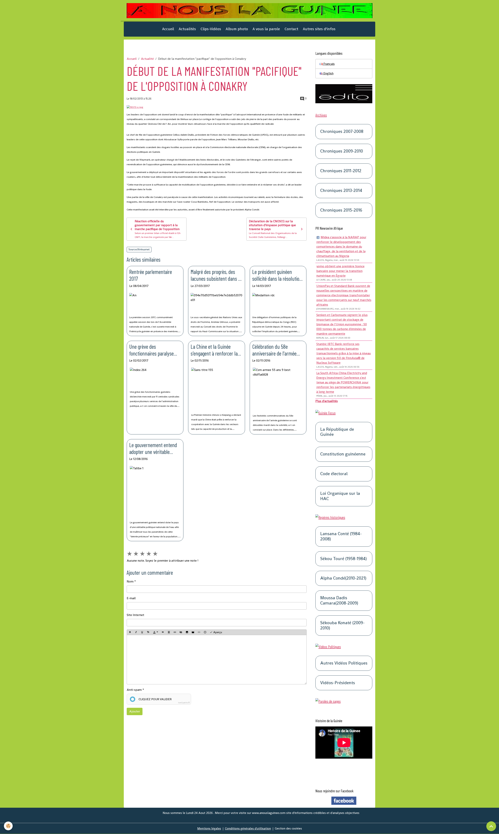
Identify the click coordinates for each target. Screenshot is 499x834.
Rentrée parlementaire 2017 (150, 275)
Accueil (168, 29)
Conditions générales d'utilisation (248, 828)
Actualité (147, 59)
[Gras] (130, 632)
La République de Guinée (337, 432)
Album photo (237, 29)
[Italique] (136, 632)
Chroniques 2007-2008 (341, 131)
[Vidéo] (193, 632)
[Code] (199, 632)
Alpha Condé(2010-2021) (343, 578)
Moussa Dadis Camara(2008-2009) (339, 600)
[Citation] (163, 632)
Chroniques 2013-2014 (341, 190)
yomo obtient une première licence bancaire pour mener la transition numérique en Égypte (340, 271)
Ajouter (134, 711)
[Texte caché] (181, 632)
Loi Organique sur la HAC (340, 496)
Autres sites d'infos (319, 29)
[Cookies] (8, 826)
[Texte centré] (169, 632)
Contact (291, 29)
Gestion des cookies (288, 828)
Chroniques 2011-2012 (340, 171)
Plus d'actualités (326, 401)
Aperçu (217, 632)
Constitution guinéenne (342, 454)
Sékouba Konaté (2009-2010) (342, 625)
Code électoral (334, 474)
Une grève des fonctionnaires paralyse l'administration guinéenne (154, 350)
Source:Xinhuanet (139, 249)
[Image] (187, 632)
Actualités (187, 29)
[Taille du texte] (148, 632)
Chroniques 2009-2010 (341, 151)
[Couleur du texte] (155, 632)
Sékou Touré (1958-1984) (343, 558)
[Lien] (175, 632)
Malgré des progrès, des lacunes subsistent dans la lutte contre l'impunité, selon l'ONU (216, 275)
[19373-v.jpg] (135, 106)
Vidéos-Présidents (337, 683)
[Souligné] (142, 632)
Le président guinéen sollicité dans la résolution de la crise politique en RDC (278, 275)
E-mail (131, 598)
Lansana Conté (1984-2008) (341, 536)
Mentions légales (209, 828)
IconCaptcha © (184, 703)
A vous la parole (266, 29)
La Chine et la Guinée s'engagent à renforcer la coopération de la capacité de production (215, 350)
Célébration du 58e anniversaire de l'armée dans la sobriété (274, 350)
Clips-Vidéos (211, 29)
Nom (130, 581)
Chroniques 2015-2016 (341, 210)
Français (329, 64)
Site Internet (135, 615)
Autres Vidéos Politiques (343, 663)
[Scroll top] (491, 826)
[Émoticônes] (205, 632)
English (328, 73)
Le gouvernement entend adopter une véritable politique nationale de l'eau (154, 448)
